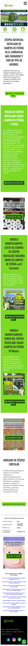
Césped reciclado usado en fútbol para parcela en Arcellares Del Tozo (14, 611)
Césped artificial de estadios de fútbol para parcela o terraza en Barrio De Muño (14, 607)
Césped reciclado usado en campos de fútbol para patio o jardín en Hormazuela (14, 582)
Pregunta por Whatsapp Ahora (16, 318)
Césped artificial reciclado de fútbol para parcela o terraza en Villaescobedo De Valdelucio (14, 593)
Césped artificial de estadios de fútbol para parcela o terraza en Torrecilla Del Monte (14, 590)
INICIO (3, 629)
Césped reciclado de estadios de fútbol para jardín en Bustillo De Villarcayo (14, 578)
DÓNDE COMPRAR (17, 631)
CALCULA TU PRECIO (14, 556)
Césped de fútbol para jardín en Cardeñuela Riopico (14, 600)
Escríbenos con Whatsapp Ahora (16, 402)
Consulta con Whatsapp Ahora (16, 94)
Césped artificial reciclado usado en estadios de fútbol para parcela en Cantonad (14, 597)
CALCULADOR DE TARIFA (14, 217)
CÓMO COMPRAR (6, 631)
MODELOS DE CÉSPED (12, 629)
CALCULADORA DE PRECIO (14, 437)
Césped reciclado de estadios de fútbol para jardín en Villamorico (14, 603)
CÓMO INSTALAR (6, 634)
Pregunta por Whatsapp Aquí (15, 504)
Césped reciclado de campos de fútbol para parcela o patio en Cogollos (14, 586)
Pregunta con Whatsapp (15, 183)
